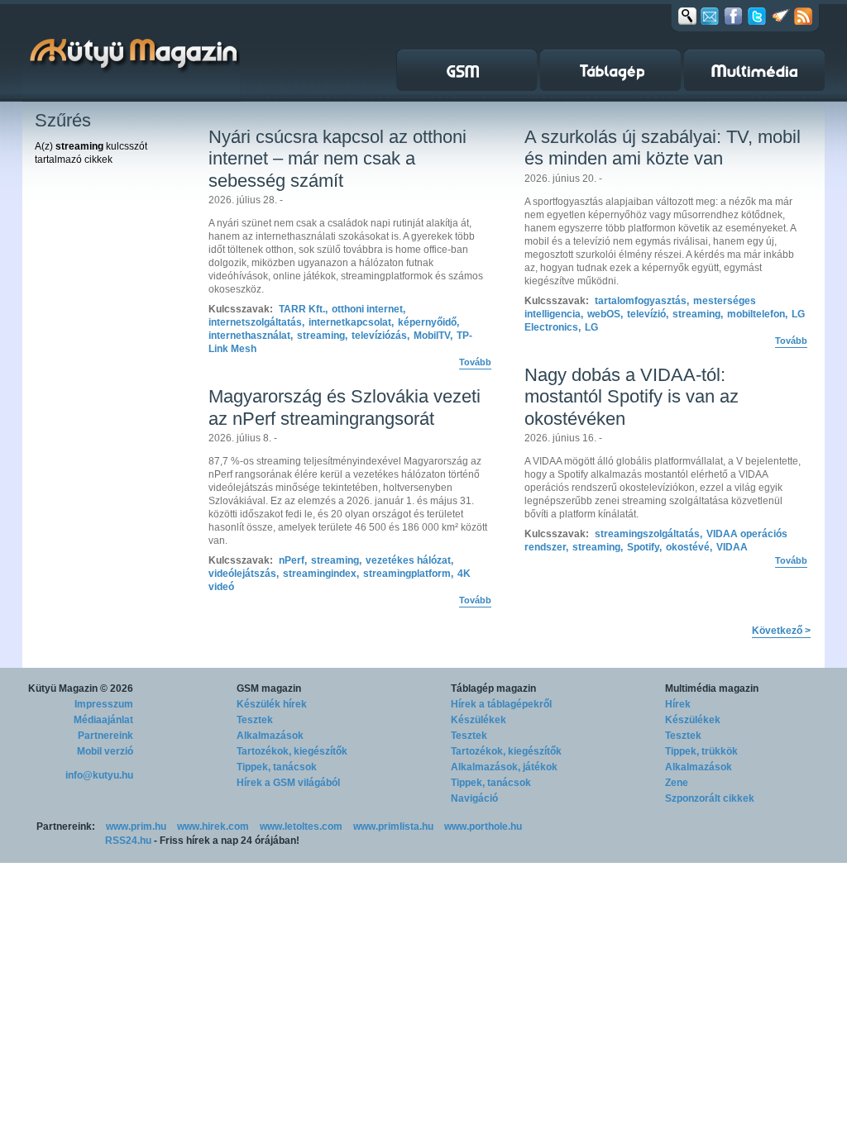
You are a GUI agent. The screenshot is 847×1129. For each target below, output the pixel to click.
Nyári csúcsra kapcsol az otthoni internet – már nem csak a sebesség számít (337, 158)
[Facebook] (733, 16)
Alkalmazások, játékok (504, 767)
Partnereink (105, 735)
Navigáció (474, 798)
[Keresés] (687, 16)
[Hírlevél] (710, 16)
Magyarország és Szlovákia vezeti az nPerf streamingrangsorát (344, 407)
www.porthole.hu (483, 826)
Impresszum (103, 704)
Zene (676, 782)
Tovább (475, 362)
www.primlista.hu (393, 826)
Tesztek (255, 720)
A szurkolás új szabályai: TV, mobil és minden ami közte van (662, 147)
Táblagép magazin (493, 688)
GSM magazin (269, 688)
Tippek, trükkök (701, 751)
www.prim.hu (136, 826)
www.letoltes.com (301, 826)
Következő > (781, 630)
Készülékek (478, 720)
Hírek (678, 704)
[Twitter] (757, 16)
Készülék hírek (272, 704)
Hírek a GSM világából (288, 782)
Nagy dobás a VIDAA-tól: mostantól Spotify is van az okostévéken (631, 396)
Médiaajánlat (103, 720)
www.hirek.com (213, 826)
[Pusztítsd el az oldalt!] (781, 16)
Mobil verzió (105, 751)
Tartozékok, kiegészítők (292, 751)
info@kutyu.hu (99, 775)
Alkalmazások (270, 735)
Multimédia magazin (711, 688)
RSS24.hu (128, 840)
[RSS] (803, 16)
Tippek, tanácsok (277, 767)
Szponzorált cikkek (709, 798)
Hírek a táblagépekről (501, 704)
